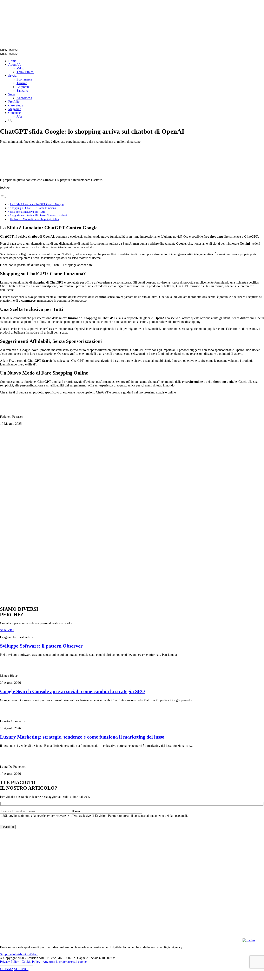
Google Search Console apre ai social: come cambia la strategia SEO (72, 691)
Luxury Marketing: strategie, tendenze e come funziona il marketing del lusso (82, 737)
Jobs (19, 116)
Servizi (12, 75)
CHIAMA (6, 969)
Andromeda (24, 98)
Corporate (22, 87)
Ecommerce (24, 79)
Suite (11, 94)
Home (12, 61)
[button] (10, 50)
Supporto (6, 954)
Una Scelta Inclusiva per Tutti (27, 211)
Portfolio (14, 101)
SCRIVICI (21, 969)
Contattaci (14, 112)
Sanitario (22, 90)
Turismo (21, 83)
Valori (20, 68)
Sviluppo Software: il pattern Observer (41, 646)
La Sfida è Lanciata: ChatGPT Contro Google (37, 204)
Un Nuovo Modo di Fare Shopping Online (34, 219)
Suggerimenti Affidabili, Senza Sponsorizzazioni (38, 215)
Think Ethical (25, 72)
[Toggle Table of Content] (3, 197)
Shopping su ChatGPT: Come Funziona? (33, 208)
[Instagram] (128, 940)
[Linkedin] (219, 940)
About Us (14, 64)
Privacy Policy (9, 961)
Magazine (14, 109)
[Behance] (53, 940)
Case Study (15, 105)
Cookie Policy (31, 961)
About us (24, 954)
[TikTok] (249, 940)
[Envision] (98, 46)
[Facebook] (174, 940)
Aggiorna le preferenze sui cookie (65, 961)
